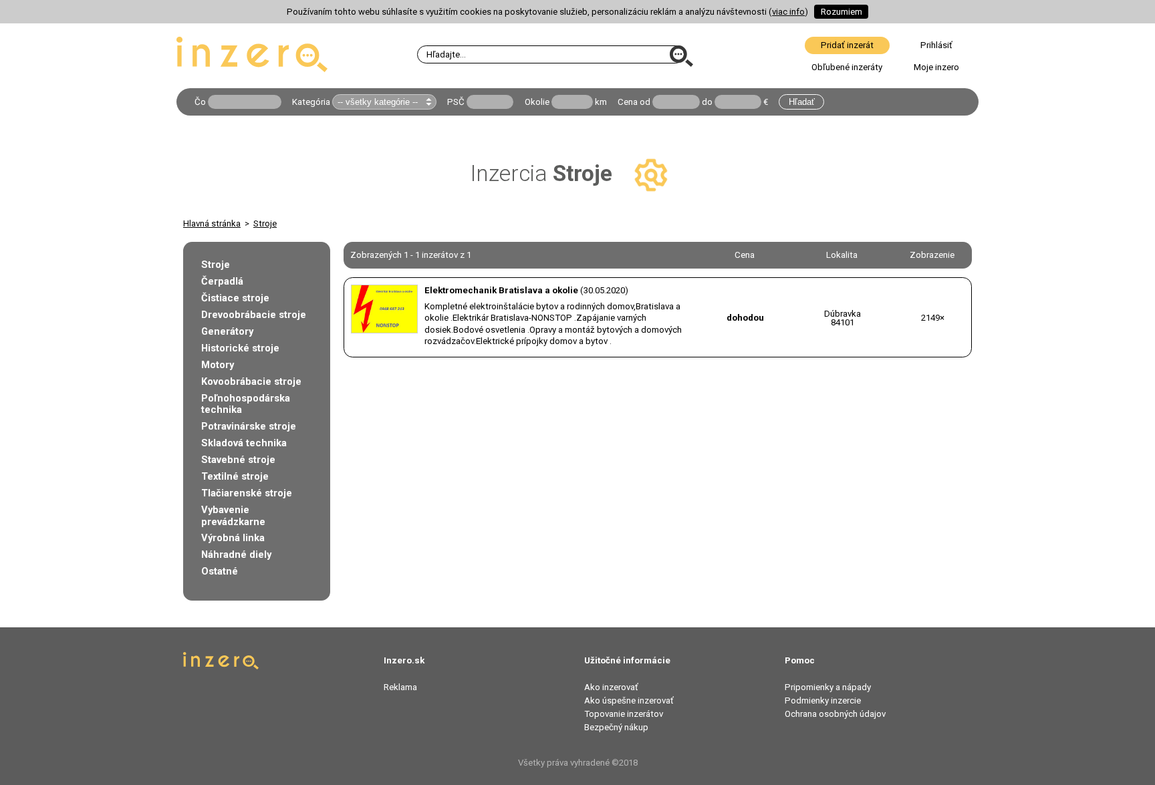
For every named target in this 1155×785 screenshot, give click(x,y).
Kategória (311, 102)
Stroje (265, 223)
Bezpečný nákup (616, 727)
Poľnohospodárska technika (245, 404)
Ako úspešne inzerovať (629, 700)
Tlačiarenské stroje (246, 493)
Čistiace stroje (235, 298)
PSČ (456, 102)
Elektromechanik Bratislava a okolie (501, 290)
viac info (788, 12)
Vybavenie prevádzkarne (233, 516)
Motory (217, 365)
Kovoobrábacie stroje (251, 381)
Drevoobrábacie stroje (253, 315)
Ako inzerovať (611, 687)
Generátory (227, 331)
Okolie (537, 102)
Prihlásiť (936, 45)
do (707, 102)
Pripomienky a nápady (828, 687)
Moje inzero (936, 67)
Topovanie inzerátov (623, 714)
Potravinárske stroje (248, 426)
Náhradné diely (236, 554)
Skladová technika (244, 443)
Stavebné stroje (238, 460)
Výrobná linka (233, 538)
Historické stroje (240, 348)
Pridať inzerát (847, 45)
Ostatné (219, 571)
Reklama (400, 687)
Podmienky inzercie (823, 700)
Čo (200, 102)
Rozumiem (841, 12)
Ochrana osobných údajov (835, 714)
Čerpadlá (222, 281)
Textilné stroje (235, 476)
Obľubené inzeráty (846, 67)
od (645, 102)
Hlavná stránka (212, 223)
